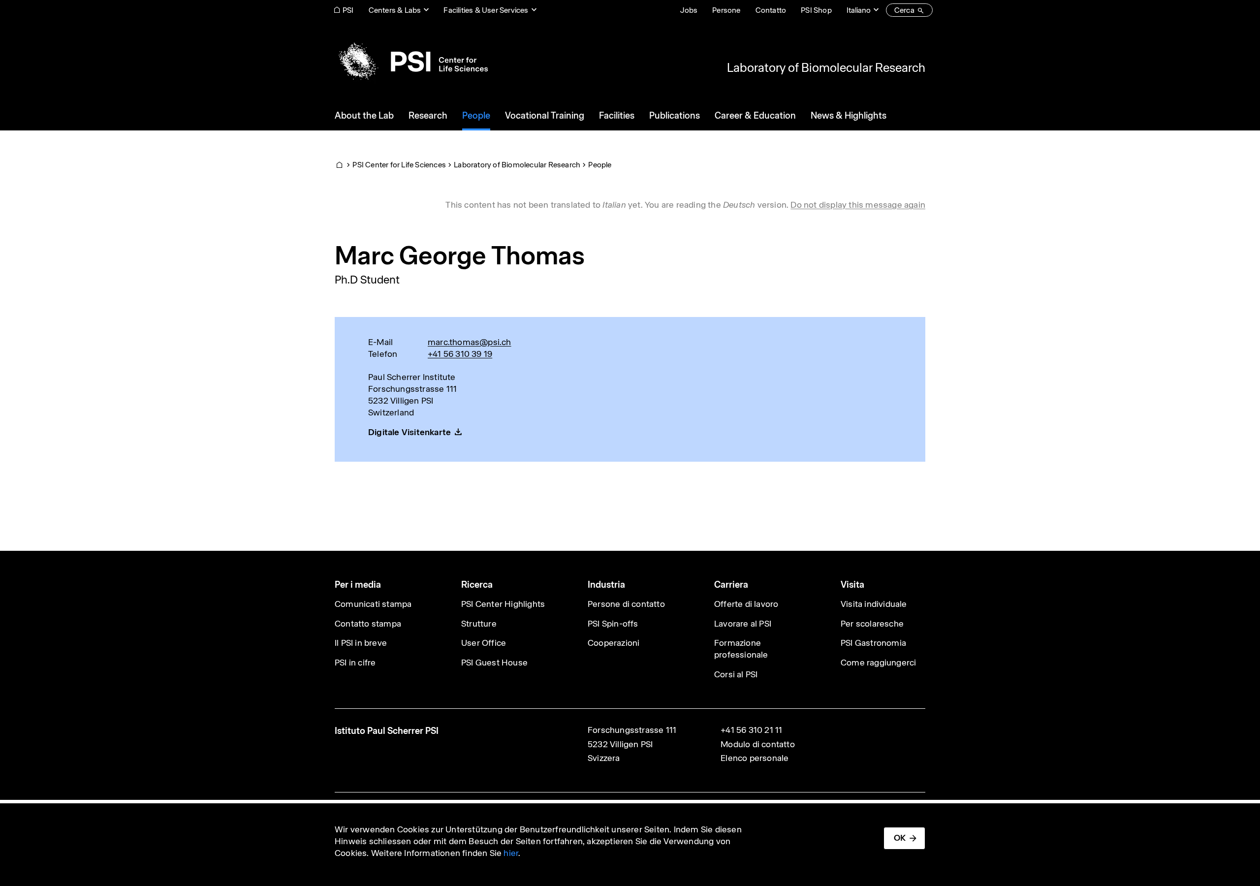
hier (511, 853)
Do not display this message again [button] (857, 205)
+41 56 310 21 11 (751, 730)
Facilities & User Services (485, 10)
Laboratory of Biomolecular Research (826, 67)
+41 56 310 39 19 (460, 354)
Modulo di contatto (758, 744)
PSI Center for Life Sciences (399, 164)
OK (900, 838)
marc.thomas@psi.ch (469, 342)
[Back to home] (411, 61)
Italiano (859, 10)
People (599, 164)
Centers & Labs (395, 10)
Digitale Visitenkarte (409, 432)
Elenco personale (754, 758)
